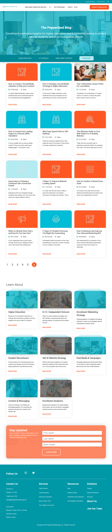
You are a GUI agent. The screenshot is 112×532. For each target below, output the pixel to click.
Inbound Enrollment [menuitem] (93, 492)
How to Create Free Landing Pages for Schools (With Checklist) (20, 133)
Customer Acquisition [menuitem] (45, 497)
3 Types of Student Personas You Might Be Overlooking (55, 232)
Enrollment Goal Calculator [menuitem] (76, 497)
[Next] (34, 264)
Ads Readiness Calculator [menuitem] (75, 501)
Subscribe (86, 58)
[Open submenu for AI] (51, 7)
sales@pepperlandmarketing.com (16, 500)
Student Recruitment (18, 358)
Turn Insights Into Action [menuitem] (46, 505)
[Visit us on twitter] (33, 473)
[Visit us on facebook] (41, 473)
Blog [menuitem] (75, 7)
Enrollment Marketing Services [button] (35, 7)
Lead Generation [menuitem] (44, 492)
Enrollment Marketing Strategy (87, 313)
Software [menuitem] (90, 497)
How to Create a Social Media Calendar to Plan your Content (21, 85)
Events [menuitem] (70, 7)
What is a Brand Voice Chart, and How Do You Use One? (20, 232)
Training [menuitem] (89, 488)
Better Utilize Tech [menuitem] (45, 501)
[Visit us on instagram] (26, 473)
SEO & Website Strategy (54, 358)
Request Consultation (99, 7)
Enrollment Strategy (64, 58)
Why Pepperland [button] (59, 7)
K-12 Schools (43, 58)
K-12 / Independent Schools (55, 312)
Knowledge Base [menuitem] (90, 1)
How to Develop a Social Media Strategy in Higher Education (56, 85)
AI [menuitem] (49, 7)
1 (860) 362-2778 (11, 496)
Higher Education (24, 58)
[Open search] (108, 2)
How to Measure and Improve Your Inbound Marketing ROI (89, 232)
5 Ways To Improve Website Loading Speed (55, 182)
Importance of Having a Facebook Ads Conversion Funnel (19, 183)
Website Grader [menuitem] (72, 492)
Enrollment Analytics (52, 401)
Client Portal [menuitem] (101, 1)
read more (12, 105)
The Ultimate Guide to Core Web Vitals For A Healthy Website (88, 133)
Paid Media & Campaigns (89, 358)
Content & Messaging (18, 401)
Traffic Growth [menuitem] (43, 488)
